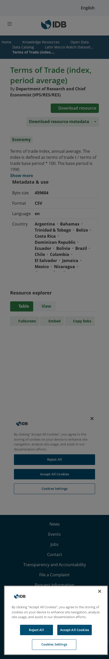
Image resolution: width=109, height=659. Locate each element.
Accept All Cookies (74, 630)
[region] (56, 620)
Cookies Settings (54, 644)
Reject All (36, 630)
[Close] (99, 591)
